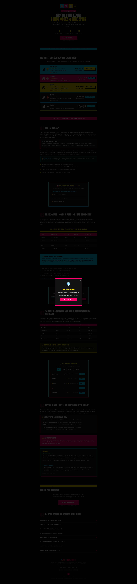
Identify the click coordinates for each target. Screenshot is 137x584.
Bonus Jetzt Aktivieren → (69, 299)
